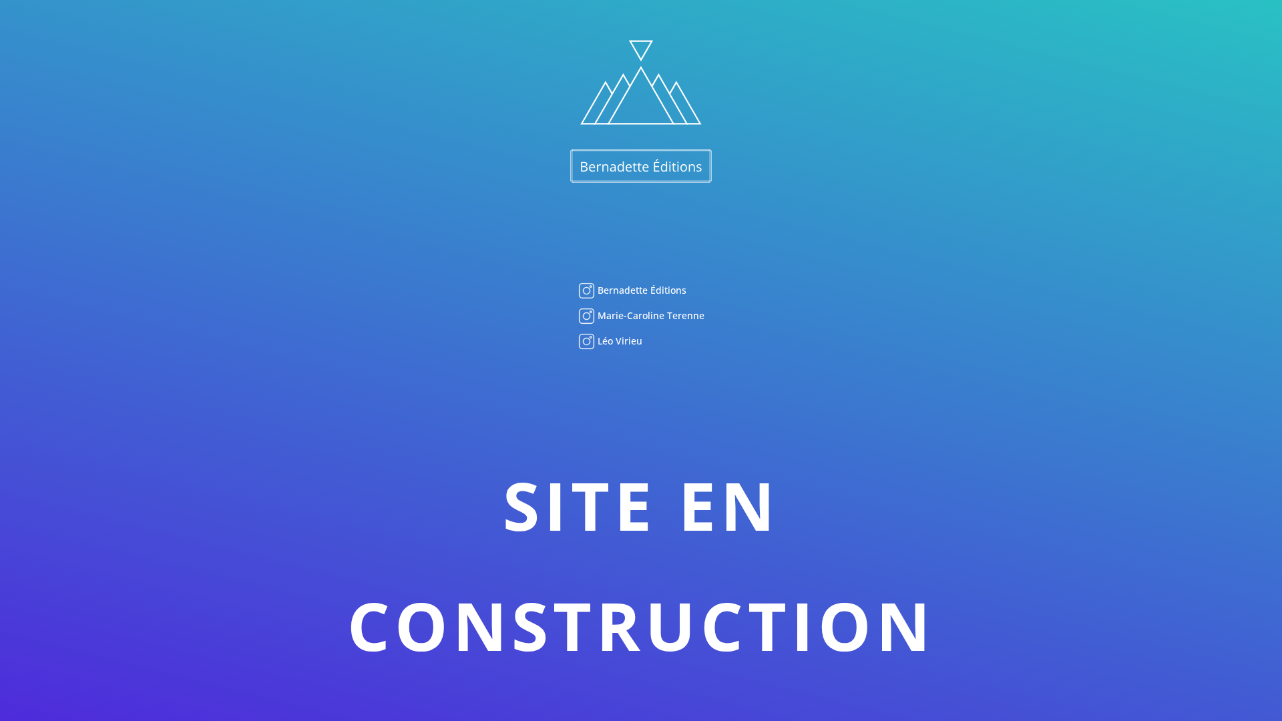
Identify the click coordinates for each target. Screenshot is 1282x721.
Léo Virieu (618, 340)
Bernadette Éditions (640, 290)
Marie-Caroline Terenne (649, 315)
